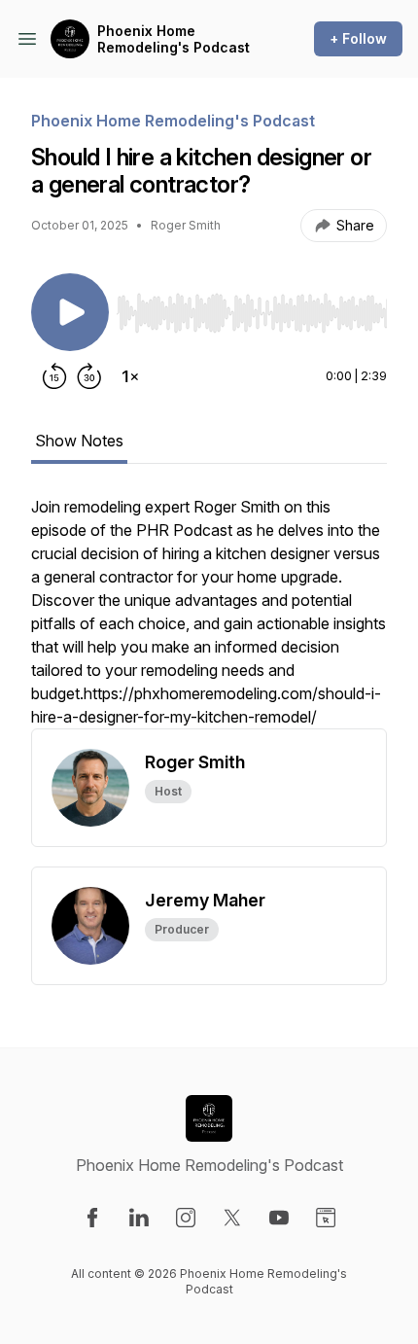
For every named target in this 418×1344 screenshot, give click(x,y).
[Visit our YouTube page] (279, 1217)
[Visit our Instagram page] (185, 1217)
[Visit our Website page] (325, 1217)
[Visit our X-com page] (232, 1217)
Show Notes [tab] (79, 440)
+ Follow (358, 38)
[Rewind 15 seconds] (54, 376)
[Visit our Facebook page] (92, 1217)
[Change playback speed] (130, 376)
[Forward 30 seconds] (89, 376)
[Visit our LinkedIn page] (139, 1217)
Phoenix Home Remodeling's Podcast (173, 39)
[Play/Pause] (70, 312)
